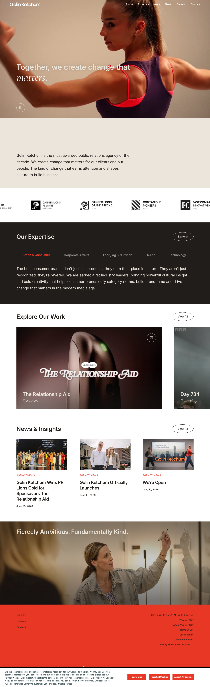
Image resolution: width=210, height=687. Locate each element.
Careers (181, 4)
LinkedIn (20, 615)
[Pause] (197, 216)
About (129, 4)
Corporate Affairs (76, 255)
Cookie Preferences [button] (184, 639)
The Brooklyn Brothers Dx (181, 644)
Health (150, 255)
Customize (137, 677)
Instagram (21, 621)
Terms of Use (187, 629)
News (168, 4)
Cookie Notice (187, 634)
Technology (177, 255)
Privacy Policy (186, 620)
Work (157, 4)
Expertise (143, 4)
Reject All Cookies (159, 677)
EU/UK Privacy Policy (183, 624)
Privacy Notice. (12, 678)
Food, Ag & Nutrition (117, 255)
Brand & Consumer (36, 255)
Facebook (21, 627)
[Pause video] (20, 107)
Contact (195, 4)
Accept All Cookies (183, 677)
